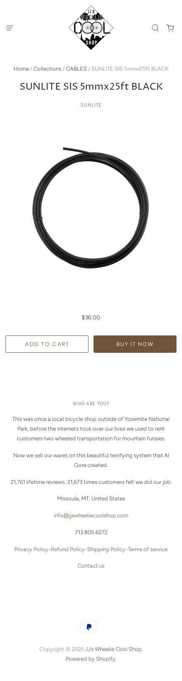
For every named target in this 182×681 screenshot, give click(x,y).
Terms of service (148, 549)
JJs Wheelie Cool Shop (113, 649)
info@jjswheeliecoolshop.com (91, 515)
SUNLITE (91, 105)
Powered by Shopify (91, 659)
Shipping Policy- (107, 549)
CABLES (76, 69)
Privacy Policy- (32, 549)
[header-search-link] (155, 27)
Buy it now (135, 344)
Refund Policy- (69, 549)
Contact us (91, 566)
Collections (47, 69)
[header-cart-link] (170, 27)
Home (21, 69)
